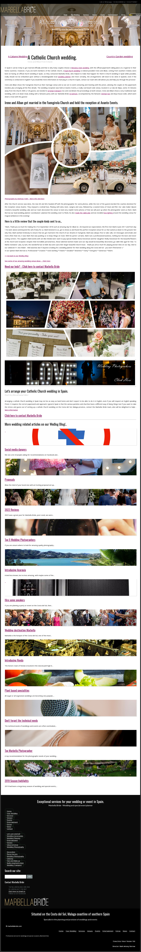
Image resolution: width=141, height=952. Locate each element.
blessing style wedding (80, 68)
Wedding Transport (14, 865)
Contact (10, 829)
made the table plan (82, 213)
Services (86, 15)
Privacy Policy (117, 941)
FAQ (134, 941)
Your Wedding (75, 15)
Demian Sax (105, 94)
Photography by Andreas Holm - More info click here (24, 199)
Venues (94, 15)
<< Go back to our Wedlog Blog (16, 256)
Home (65, 15)
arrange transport (55, 91)
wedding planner (64, 77)
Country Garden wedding (120, 56)
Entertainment (113, 15)
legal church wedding (72, 71)
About (124, 941)
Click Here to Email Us (17, 891)
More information (11, 410)
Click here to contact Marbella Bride (23, 415)
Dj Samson (73, 94)
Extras (123, 15)
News (130, 15)
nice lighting (108, 213)
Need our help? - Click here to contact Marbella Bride (32, 266)
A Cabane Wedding (18, 56)
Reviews (129, 941)
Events (103, 15)
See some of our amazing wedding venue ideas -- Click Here (27, 261)
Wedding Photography (15, 847)
